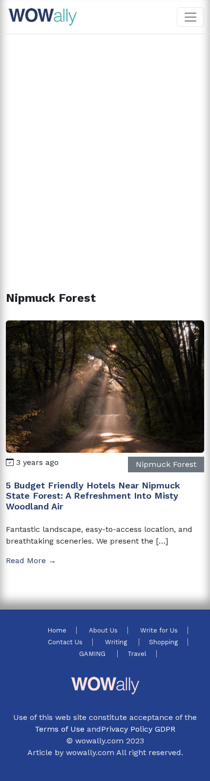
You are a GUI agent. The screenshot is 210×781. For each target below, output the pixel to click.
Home (56, 630)
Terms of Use (59, 729)
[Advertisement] (105, 151)
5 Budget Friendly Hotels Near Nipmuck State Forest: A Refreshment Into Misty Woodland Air (93, 495)
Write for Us (159, 630)
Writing (117, 642)
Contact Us (65, 642)
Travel (137, 653)
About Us (103, 630)
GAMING (93, 653)
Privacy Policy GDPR (138, 729)
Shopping (163, 642)
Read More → (31, 560)
